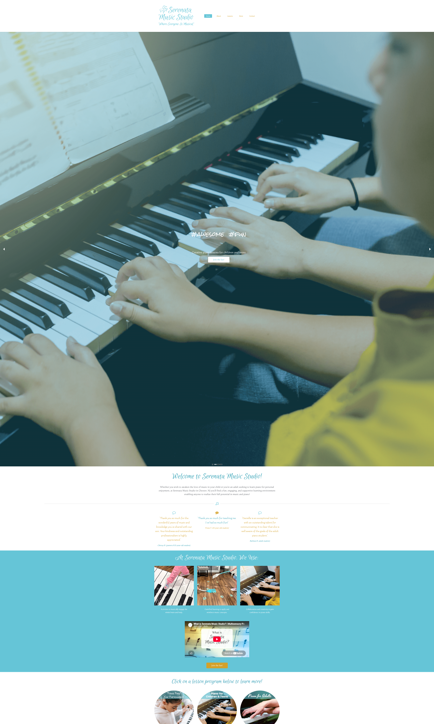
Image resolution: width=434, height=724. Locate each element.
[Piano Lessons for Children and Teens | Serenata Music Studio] (217, 692)
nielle (248, 518)
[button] (4, 249)
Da (244, 518)
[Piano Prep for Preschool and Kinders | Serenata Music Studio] (174, 692)
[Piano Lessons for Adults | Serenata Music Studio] (260, 692)
